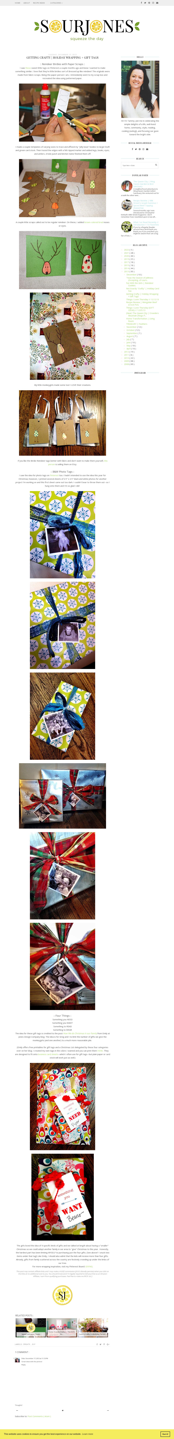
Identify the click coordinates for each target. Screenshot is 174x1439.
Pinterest (54, 475)
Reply (23, 1365)
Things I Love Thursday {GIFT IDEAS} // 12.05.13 (140, 308)
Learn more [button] (87, 1434)
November (132, 327)
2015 (127, 265)
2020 (127, 255)
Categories (56, 3)
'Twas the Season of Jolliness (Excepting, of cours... (139, 278)
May (129, 345)
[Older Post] (108, 1410)
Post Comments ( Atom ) (39, 1416)
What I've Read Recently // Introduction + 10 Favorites (146, 223)
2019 (127, 259)
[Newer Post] (17, 1410)
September (132, 333)
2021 (127, 252)
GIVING (88, 1266)
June (129, 342)
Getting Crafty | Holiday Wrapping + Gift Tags (142, 295)
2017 (127, 262)
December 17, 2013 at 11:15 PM (37, 1358)
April (129, 348)
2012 (127, 351)
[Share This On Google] (108, 1344)
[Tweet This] (100, 1344)
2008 (127, 364)
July (128, 339)
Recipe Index (39, 3)
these (28, 68)
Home (17, 3)
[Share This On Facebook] (97, 1344)
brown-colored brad (93, 222)
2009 (127, 361)
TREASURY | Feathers (136, 324)
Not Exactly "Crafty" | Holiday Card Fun (142, 289)
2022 (127, 249)
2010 (127, 358)
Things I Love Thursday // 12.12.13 (142, 299)
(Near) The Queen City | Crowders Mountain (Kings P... (142, 314)
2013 (127, 271)
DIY (33, 1344)
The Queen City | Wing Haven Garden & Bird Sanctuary (144, 184)
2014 (127, 268)
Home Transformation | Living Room (140, 319)
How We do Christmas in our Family (80, 1033)
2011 (127, 354)
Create (27, 1344)
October (131, 330)
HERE (100, 1050)
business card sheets (48, 1054)
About (27, 3)
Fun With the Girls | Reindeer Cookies (139, 284)
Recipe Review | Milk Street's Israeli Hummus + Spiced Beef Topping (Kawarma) (145, 204)
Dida (23, 1358)
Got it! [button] (165, 1434)
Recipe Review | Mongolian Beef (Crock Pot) (141, 303)
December (132, 274)
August (130, 336)
